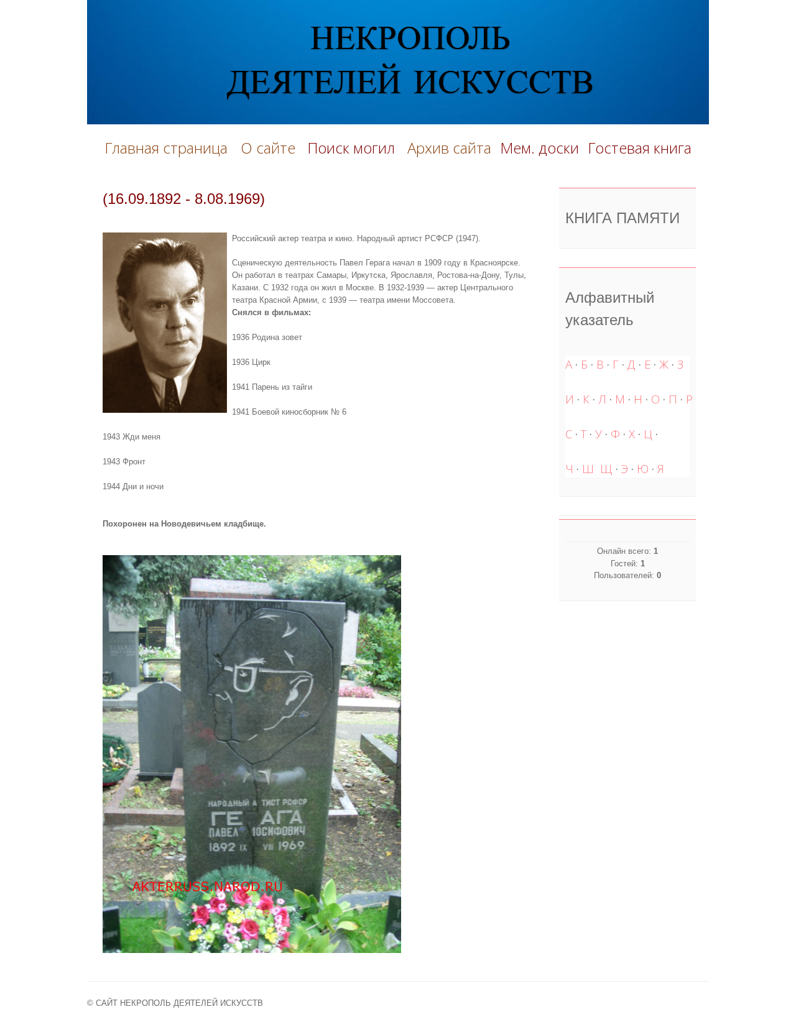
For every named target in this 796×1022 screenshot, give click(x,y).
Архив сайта (449, 147)
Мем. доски (539, 147)
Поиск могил (353, 147)
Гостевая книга (640, 147)
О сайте (272, 147)
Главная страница (166, 147)
